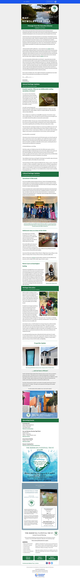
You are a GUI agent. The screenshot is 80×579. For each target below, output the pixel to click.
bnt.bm (33, 257)
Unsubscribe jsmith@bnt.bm (40, 569)
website (49, 48)
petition (41, 56)
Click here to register (26, 441)
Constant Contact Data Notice (43, 570)
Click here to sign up (26, 436)
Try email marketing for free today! (40, 577)
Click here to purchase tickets (27, 428)
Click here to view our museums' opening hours (31, 445)
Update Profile (34, 570)
